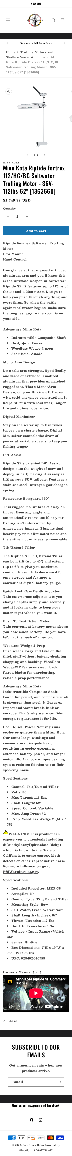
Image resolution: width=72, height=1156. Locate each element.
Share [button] (12, 1020)
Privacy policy (43, 1150)
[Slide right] (44, 155)
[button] (8, 20)
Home (10, 52)
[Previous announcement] (7, 43)
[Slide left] (27, 155)
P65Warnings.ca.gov (20, 871)
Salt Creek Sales (33, 1145)
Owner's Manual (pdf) (22, 971)
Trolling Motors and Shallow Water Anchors (30, 54)
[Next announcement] (64, 43)
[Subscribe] (59, 1082)
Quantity (9, 209)
